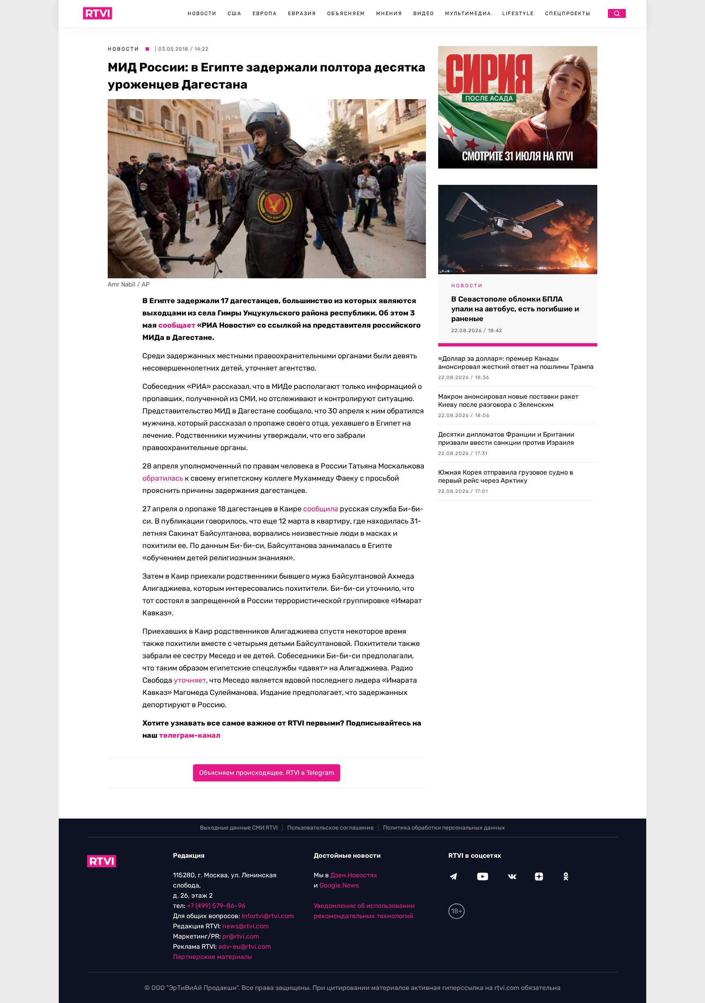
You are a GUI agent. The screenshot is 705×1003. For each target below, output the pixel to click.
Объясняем (346, 13)
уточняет (190, 680)
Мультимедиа (468, 13)
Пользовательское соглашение (330, 827)
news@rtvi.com (245, 926)
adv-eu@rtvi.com (244, 946)
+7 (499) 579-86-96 (216, 906)
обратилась (162, 478)
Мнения (389, 13)
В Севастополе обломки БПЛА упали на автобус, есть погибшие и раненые (515, 309)
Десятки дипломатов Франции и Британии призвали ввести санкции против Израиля (506, 438)
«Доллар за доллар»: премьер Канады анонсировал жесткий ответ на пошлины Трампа (516, 363)
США (235, 13)
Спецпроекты (568, 13)
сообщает (176, 325)
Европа (265, 13)
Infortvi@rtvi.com (268, 916)
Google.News (339, 885)
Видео (423, 13)
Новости (202, 13)
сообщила (320, 508)
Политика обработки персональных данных (444, 827)
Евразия (302, 13)
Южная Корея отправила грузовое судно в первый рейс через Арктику (505, 476)
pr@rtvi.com (240, 936)
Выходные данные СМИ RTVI (239, 827)
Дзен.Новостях (353, 875)
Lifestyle (518, 13)
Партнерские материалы (212, 957)
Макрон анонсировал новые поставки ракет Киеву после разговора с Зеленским (508, 400)
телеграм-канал (189, 735)
